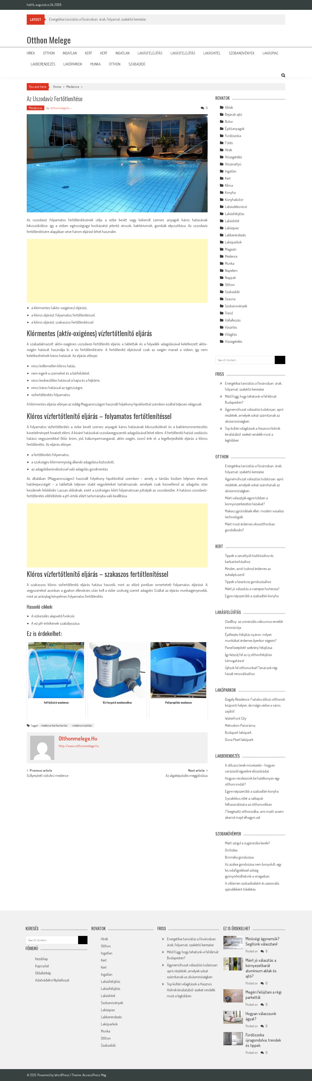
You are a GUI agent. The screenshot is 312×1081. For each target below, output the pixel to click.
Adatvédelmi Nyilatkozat (52, 980)
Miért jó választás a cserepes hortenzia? (252, 588)
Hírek (31, 53)
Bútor (229, 121)
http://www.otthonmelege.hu (79, 746)
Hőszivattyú (233, 164)
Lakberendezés (43, 64)
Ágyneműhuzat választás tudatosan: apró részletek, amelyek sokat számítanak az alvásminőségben (254, 415)
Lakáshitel (212, 53)
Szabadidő (137, 64)
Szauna (230, 299)
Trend (229, 313)
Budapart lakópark (238, 732)
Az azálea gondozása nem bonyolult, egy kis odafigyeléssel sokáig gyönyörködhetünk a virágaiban (253, 870)
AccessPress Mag (94, 1075)
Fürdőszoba (233, 135)
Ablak (229, 107)
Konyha (230, 192)
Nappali (230, 277)
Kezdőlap (41, 959)
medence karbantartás (54, 725)
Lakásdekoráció (236, 206)
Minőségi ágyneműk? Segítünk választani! (262, 941)
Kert (88, 53)
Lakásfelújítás (150, 53)
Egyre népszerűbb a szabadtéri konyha (252, 596)
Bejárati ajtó (233, 114)
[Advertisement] (117, 271)
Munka (95, 64)
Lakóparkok (72, 64)
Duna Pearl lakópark (239, 739)
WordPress (62, 1075)
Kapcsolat (42, 966)
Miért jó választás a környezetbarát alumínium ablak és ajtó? (261, 968)
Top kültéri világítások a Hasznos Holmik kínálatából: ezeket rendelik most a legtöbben (252, 434)
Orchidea (231, 850)
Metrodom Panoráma (240, 725)
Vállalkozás (233, 320)
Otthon (49, 53)
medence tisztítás (82, 725)
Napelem (231, 270)
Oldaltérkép (43, 973)
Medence (72, 86)
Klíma (229, 185)
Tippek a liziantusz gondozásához (248, 581)
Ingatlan (70, 53)
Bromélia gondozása (239, 857)
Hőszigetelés (233, 157)
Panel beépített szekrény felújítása (248, 647)
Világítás (231, 334)
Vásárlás (231, 327)
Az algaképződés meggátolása (187, 776)
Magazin (230, 249)
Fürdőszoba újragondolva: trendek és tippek (263, 1040)
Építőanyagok (234, 128)
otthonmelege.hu (60, 108)
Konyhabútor (234, 199)
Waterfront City (235, 718)
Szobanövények (241, 53)
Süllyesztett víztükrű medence (47, 776)
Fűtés (229, 143)
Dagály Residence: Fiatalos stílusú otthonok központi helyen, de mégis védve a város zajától (255, 705)
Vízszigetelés (233, 341)
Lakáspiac (270, 53)
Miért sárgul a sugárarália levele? (247, 843)
